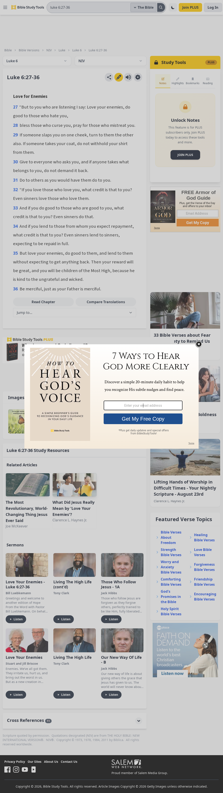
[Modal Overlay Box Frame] (111, 396)
